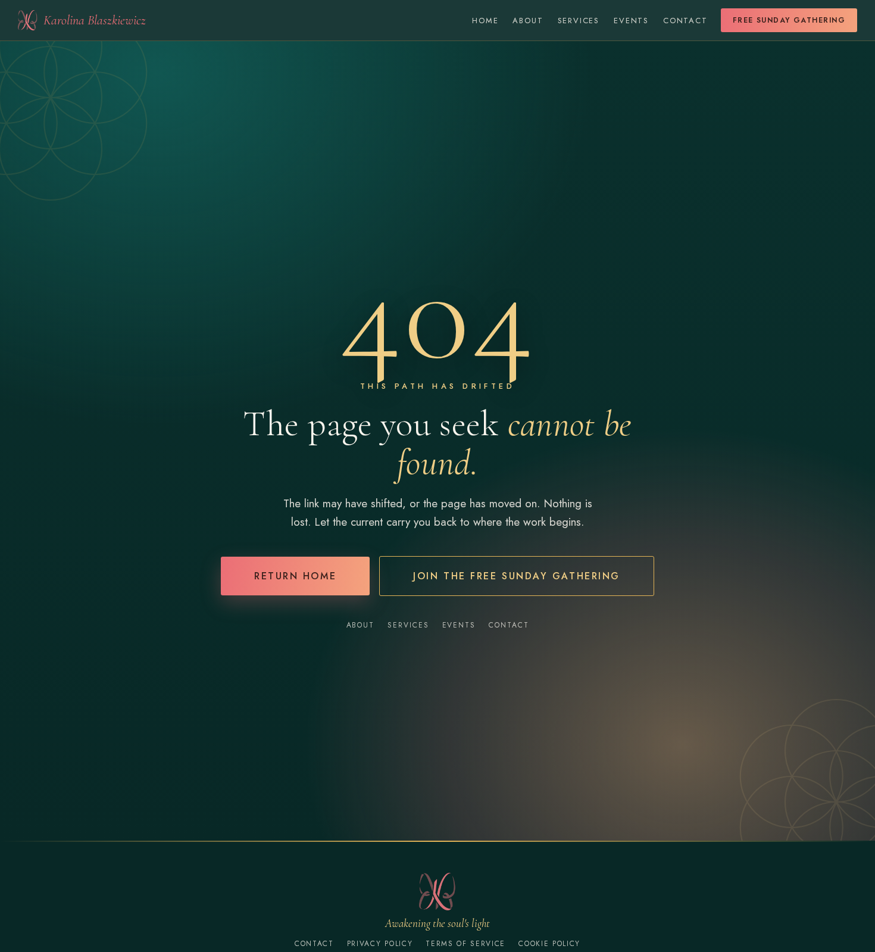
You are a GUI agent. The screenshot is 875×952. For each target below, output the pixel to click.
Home (485, 20)
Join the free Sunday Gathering (516, 576)
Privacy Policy (380, 943)
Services (579, 20)
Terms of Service (465, 943)
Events (631, 20)
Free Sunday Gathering (789, 20)
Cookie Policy (549, 943)
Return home (295, 576)
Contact (685, 20)
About (527, 20)
